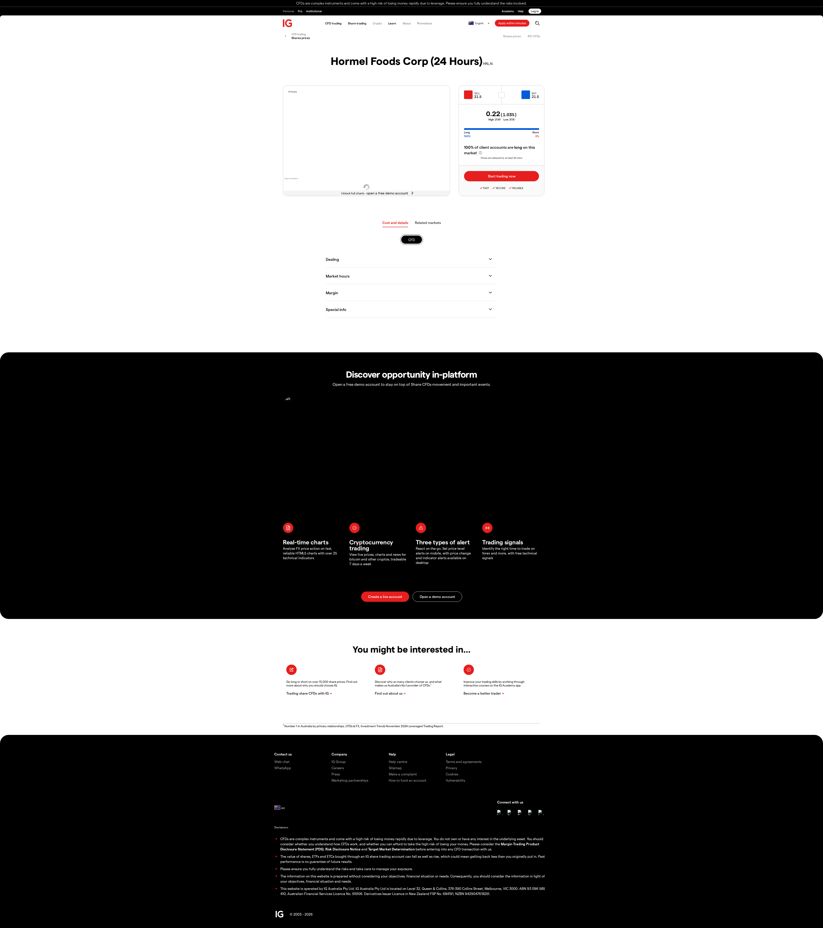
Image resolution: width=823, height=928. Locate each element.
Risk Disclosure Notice (342, 849)
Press (336, 774)
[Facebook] (520, 812)
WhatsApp (282, 768)
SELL (477, 93)
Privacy (451, 768)
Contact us (283, 754)
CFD (411, 240)
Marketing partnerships (350, 780)
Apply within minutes (512, 23)
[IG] (287, 23)
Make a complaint (403, 774)
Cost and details (395, 223)
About (406, 23)
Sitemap (395, 768)
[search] (537, 23)
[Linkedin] (499, 812)
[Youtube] (530, 812)
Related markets (428, 223)
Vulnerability (455, 780)
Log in (535, 11)
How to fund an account (407, 780)
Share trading (357, 23)
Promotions (424, 23)
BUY (534, 93)
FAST (486, 187)
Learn (392, 23)
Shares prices (512, 36)
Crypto (377, 23)
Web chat (282, 762)
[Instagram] (541, 812)
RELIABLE (517, 187)
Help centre (398, 762)
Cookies (452, 774)
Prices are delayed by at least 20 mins (501, 157)
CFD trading (333, 23)
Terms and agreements (464, 762)
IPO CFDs (534, 36)
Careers (338, 768)
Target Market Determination (391, 849)
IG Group (339, 762)
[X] (510, 812)
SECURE (501, 187)
